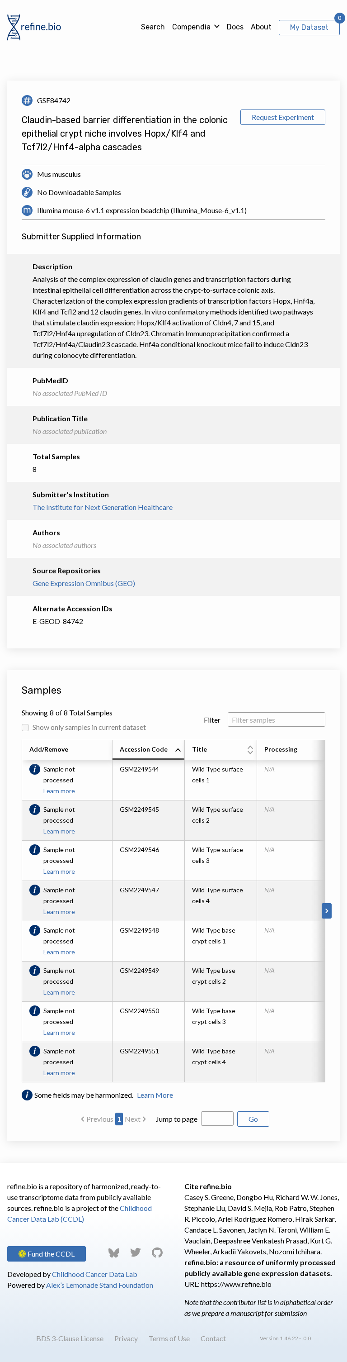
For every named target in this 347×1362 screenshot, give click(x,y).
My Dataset (309, 27)
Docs (235, 27)
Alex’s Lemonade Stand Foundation (99, 1285)
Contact (213, 1338)
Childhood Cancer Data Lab (94, 1274)
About (261, 27)
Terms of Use (169, 1338)
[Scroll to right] (327, 911)
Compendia (191, 27)
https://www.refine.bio (236, 1284)
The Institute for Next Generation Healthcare (103, 507)
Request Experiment (283, 117)
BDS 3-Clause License (69, 1338)
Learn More (155, 1095)
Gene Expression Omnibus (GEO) (84, 583)
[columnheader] (149, 750)
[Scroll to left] (20, 911)
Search (153, 27)
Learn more (59, 791)
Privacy (126, 1338)
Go (253, 1118)
